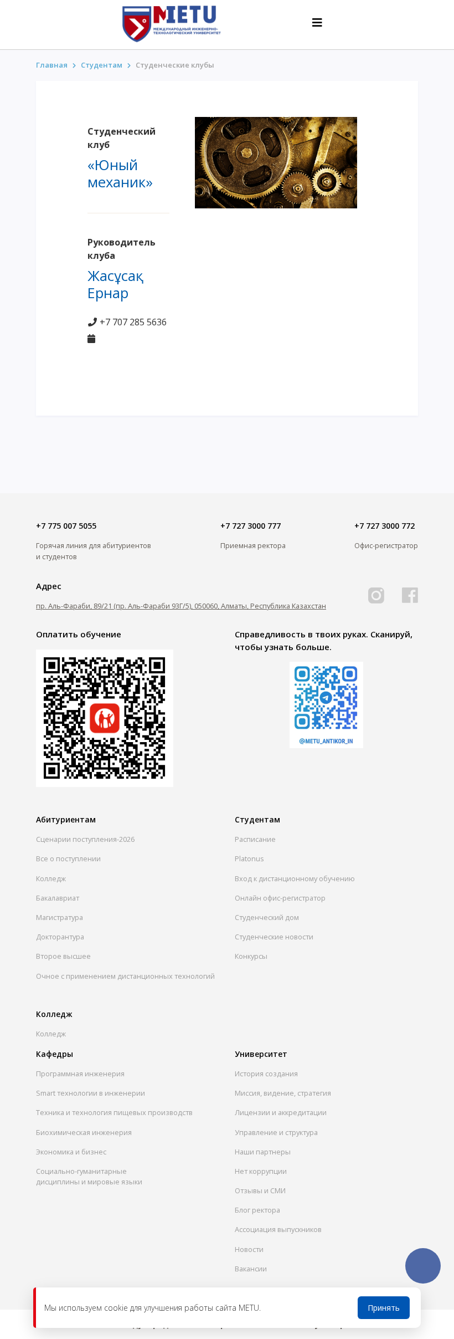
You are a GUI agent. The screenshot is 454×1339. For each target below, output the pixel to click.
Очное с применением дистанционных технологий (125, 976)
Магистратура (59, 917)
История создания (266, 1074)
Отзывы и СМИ (260, 1190)
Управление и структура (276, 1132)
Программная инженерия (80, 1074)
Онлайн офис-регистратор (280, 898)
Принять (384, 1307)
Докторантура (60, 937)
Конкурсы (251, 956)
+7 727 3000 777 (250, 525)
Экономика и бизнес (71, 1152)
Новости (249, 1249)
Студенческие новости (274, 937)
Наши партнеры (263, 1152)
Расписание (255, 839)
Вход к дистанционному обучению (295, 878)
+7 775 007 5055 (66, 525)
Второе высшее (63, 956)
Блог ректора (257, 1210)
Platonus (249, 858)
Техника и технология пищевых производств (114, 1112)
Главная (52, 65)
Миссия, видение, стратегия (283, 1093)
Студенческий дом (267, 917)
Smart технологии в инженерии (90, 1093)
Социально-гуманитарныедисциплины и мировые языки (89, 1176)
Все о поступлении (68, 858)
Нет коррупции (261, 1171)
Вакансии (251, 1269)
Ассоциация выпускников (278, 1229)
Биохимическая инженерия (84, 1132)
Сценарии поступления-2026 (85, 839)
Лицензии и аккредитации (281, 1112)
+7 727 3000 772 (384, 525)
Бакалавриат (57, 898)
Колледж (51, 878)
